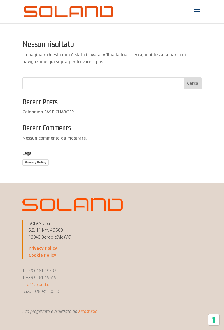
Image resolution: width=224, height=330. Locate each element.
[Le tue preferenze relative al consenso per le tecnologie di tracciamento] (213, 319)
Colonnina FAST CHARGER (48, 111)
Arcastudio (87, 311)
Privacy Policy (35, 162)
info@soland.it (35, 284)
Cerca (192, 83)
